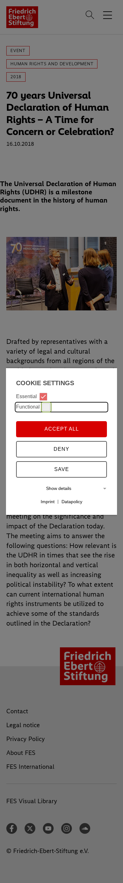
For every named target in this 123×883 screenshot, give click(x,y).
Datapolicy (72, 501)
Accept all (61, 429)
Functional (28, 406)
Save (61, 469)
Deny (61, 449)
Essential (26, 396)
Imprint (48, 501)
